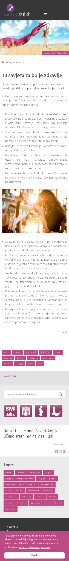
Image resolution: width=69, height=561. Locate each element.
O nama (11, 531)
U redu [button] (34, 555)
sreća (58, 352)
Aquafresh (40, 497)
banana (47, 503)
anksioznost (33, 491)
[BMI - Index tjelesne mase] (10, 411)
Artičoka (52, 497)
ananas (8, 491)
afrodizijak (35, 472)
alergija (9, 479)
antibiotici (48, 491)
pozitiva (34, 358)
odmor (17, 352)
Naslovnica (12, 526)
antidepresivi (11, 497)
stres (6, 352)
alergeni (48, 472)
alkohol (52, 479)
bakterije (35, 503)
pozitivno (48, 358)
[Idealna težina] (26, 411)
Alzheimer (10, 485)
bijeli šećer (10, 509)
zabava (7, 363)
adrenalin (21, 472)
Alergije (41, 479)
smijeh (20, 358)
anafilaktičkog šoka (28, 485)
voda (30, 363)
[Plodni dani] (41, 411)
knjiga (19, 363)
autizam (9, 503)
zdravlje (8, 358)
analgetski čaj (47, 485)
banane (58, 503)
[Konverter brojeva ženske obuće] (56, 411)
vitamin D (31, 352)
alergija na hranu (25, 479)
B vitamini (22, 503)
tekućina (45, 352)
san (40, 363)
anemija (20, 491)
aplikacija (26, 497)
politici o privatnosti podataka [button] (34, 547)
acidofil (8, 472)
